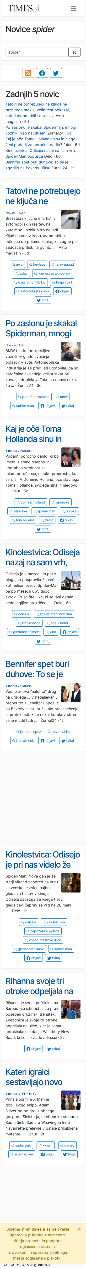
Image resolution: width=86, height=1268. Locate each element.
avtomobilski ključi (34, 291)
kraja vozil (63, 282)
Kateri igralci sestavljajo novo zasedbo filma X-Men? (35, 1087)
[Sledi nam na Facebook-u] (42, 73)
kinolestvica (30, 623)
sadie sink (22, 1145)
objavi (64, 291)
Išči (74, 52)
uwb (19, 264)
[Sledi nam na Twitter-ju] (56, 73)
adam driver (23, 1154)
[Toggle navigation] (73, 8)
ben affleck (24, 740)
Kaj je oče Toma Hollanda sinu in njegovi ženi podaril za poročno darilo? (39, 444)
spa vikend (59, 623)
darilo (48, 520)
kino (52, 632)
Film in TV (29, 1094)
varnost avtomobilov (53, 273)
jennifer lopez (30, 732)
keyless (38, 264)
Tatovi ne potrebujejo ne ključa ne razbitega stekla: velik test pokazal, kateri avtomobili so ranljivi (37, 110)
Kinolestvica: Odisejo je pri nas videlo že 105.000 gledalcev (42, 864)
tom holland (24, 520)
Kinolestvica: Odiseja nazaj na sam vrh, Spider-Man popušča (42, 567)
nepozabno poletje (44, 931)
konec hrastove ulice (44, 940)
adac (23, 273)
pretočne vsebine (35, 397)
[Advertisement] (43, 798)
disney (69, 1145)
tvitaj (45, 300)
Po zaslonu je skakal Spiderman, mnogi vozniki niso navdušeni (41, 338)
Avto (22, 213)
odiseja (23, 614)
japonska (62, 502)
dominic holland (32, 502)
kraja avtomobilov (31, 282)
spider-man (24, 406)
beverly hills (60, 732)
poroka (71, 511)
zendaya (19, 511)
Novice (10, 213)
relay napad (64, 264)
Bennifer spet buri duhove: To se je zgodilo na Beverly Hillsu (37, 679)
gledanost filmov (25, 632)
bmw (63, 397)
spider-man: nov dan (55, 614)
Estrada (26, 451)
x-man (47, 1145)
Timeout (11, 451)
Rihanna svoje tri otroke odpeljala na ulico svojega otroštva (39, 996)
